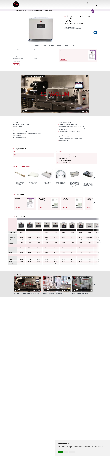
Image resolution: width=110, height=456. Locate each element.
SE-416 (72, 230)
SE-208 (29, 230)
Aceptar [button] (60, 451)
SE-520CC (89, 230)
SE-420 (80, 230)
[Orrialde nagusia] (16, 4)
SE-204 (21, 230)
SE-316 (55, 230)
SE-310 (46, 230)
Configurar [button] (72, 451)
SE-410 (63, 230)
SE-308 (38, 230)
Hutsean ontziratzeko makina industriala (77, 17)
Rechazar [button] (65, 451)
